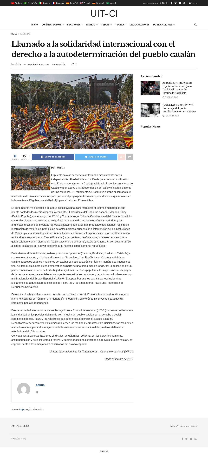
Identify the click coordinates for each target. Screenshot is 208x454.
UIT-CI (104, 13)
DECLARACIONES (140, 24)
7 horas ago (171, 97)
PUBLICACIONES (162, 24)
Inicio (34, 24)
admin (17, 64)
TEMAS (105, 24)
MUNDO (90, 24)
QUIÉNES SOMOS (51, 24)
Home (14, 34)
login (22, 409)
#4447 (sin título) (20, 426)
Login (194, 3)
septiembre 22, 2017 (38, 64)
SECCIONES (74, 24)
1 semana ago (171, 116)
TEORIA (119, 24)
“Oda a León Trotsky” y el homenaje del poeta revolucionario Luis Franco (179, 108)
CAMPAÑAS (25, 34)
